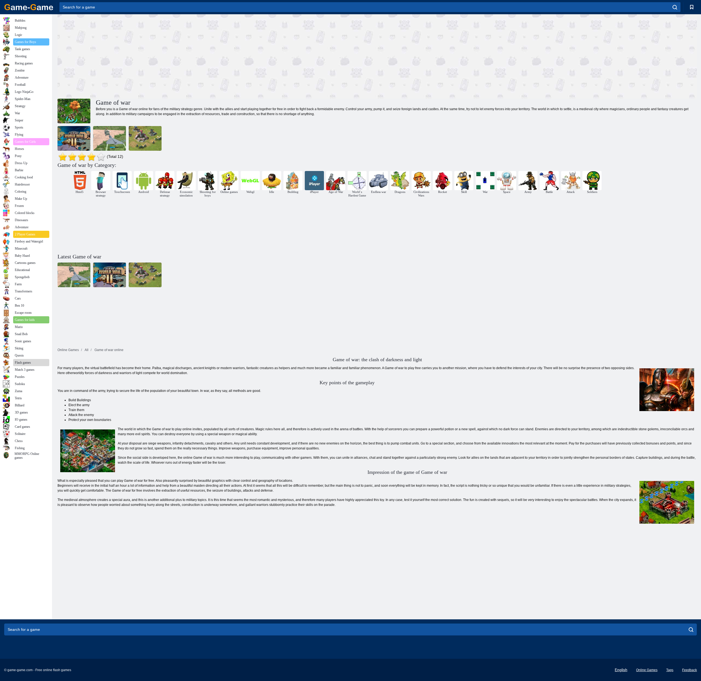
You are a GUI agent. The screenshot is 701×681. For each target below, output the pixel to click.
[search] (675, 7)
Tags (669, 670)
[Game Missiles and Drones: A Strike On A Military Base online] (109, 138)
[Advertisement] (217, 55)
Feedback (689, 670)
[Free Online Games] (28, 7)
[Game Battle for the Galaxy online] (145, 138)
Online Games (646, 670)
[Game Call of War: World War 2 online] (74, 138)
